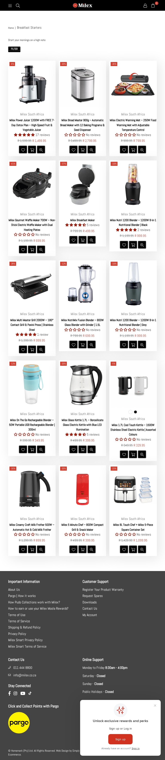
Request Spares (92, 596)
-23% (114, 468)
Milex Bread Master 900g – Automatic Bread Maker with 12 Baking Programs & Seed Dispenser (82, 125)
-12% (63, 263)
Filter (14, 49)
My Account (89, 615)
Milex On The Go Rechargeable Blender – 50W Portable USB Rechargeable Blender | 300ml (32, 425)
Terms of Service (19, 621)
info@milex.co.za (24, 675)
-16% (114, 163)
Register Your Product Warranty (103, 589)
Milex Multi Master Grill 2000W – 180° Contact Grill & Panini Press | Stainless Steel (31, 325)
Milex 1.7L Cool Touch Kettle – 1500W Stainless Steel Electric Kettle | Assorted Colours (133, 430)
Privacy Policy (17, 634)
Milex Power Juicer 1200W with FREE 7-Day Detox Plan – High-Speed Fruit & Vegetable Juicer (31, 125)
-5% (113, 363)
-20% (63, 63)
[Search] (18, 5)
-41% (13, 163)
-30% (13, 468)
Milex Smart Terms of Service (27, 646)
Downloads (89, 602)
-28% (13, 263)
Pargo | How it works (22, 596)
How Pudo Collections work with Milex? (34, 602)
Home (11, 28)
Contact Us (89, 608)
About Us (14, 589)
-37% (63, 163)
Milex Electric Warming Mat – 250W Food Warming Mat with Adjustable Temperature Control (133, 125)
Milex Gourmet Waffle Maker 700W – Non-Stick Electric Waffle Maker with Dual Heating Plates (32, 225)
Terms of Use (16, 615)
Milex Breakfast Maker (82, 220)
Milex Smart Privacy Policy (25, 640)
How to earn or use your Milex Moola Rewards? (38, 608)
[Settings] (145, 5)
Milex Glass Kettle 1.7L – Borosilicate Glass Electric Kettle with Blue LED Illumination (82, 425)
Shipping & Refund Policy (24, 627)
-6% (12, 63)
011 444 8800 (22, 667)
